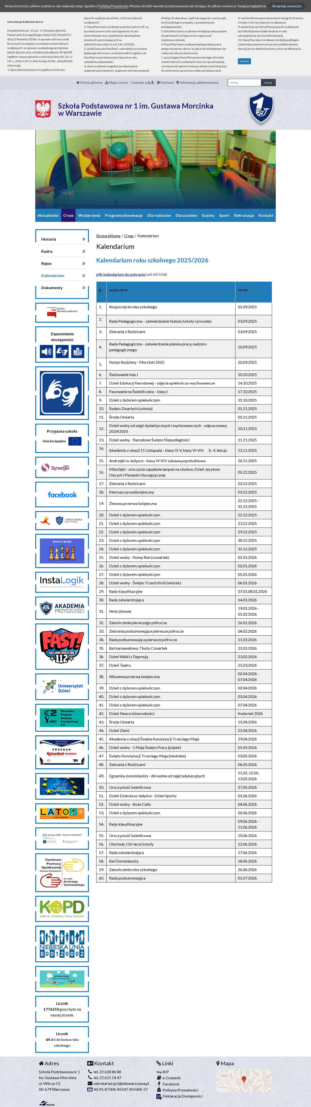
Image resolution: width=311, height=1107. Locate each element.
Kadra (46, 251)
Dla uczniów (186, 215)
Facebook (171, 1084)
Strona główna (91, 82)
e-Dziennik (171, 1077)
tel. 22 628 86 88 (107, 1071)
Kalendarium (52, 275)
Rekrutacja (244, 215)
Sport (224, 215)
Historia (48, 239)
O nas (68, 215)
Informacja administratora (199, 82)
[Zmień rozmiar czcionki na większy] (148, 82)
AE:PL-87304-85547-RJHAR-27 (120, 1089)
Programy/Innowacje (124, 215)
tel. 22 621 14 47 (107, 1077)
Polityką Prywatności (113, 6)
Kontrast (167, 82)
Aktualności (48, 215)
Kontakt (266, 215)
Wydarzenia (89, 215)
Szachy (208, 215)
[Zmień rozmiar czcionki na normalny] (146, 82)
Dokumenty (52, 287)
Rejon (46, 263)
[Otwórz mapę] (244, 1080)
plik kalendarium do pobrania (120, 274)
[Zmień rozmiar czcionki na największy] (152, 82)
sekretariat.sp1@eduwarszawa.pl (121, 1083)
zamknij (244, 61)
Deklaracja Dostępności (182, 1096)
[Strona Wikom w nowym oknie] (46, 1103)
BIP (165, 1071)
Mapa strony (118, 82)
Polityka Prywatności (180, 1090)
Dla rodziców (159, 215)
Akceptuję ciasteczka (287, 6)
